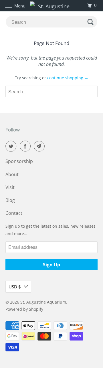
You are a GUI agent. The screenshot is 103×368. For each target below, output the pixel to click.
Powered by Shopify (24, 309)
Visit (10, 187)
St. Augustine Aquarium (43, 302)
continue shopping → (67, 77)
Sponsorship (19, 161)
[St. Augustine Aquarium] (51, 5)
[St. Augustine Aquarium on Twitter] (12, 146)
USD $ (15, 287)
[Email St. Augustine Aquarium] (40, 146)
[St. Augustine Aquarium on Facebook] (26, 146)
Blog (10, 200)
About (12, 174)
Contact (13, 213)
